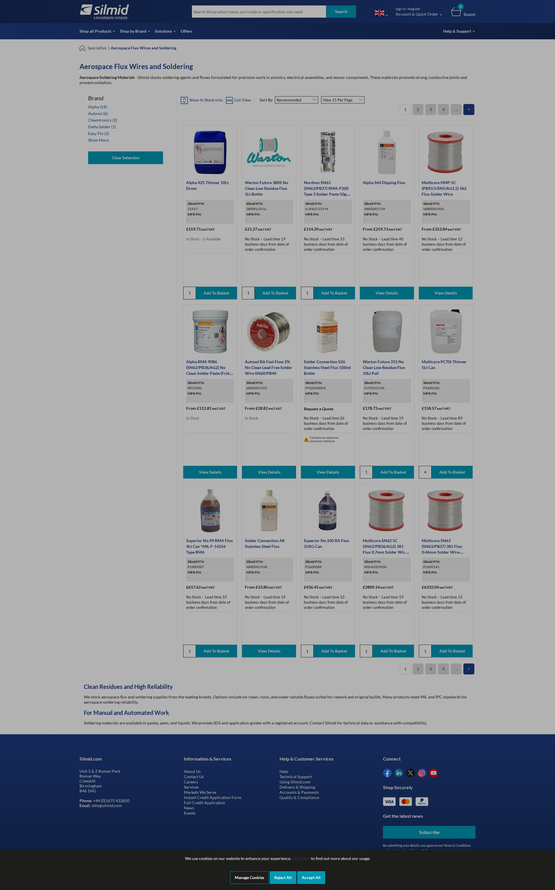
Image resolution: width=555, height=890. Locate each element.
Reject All (283, 877)
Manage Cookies (249, 877)
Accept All (311, 877)
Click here (301, 858)
